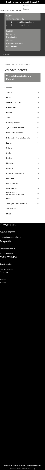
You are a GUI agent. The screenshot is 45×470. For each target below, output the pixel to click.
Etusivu (9, 16)
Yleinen (14, 65)
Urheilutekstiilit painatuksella (22, 22)
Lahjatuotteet (11, 34)
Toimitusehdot (6, 264)
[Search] (42, 54)
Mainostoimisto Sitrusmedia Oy (22, 468)
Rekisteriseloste (6, 269)
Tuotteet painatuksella (15, 19)
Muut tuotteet (11, 46)
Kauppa (9, 31)
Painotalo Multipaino (14, 43)
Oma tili (12, 10)
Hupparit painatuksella (19, 25)
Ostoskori (18, 10)
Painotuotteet (11, 37)
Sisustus (9, 40)
